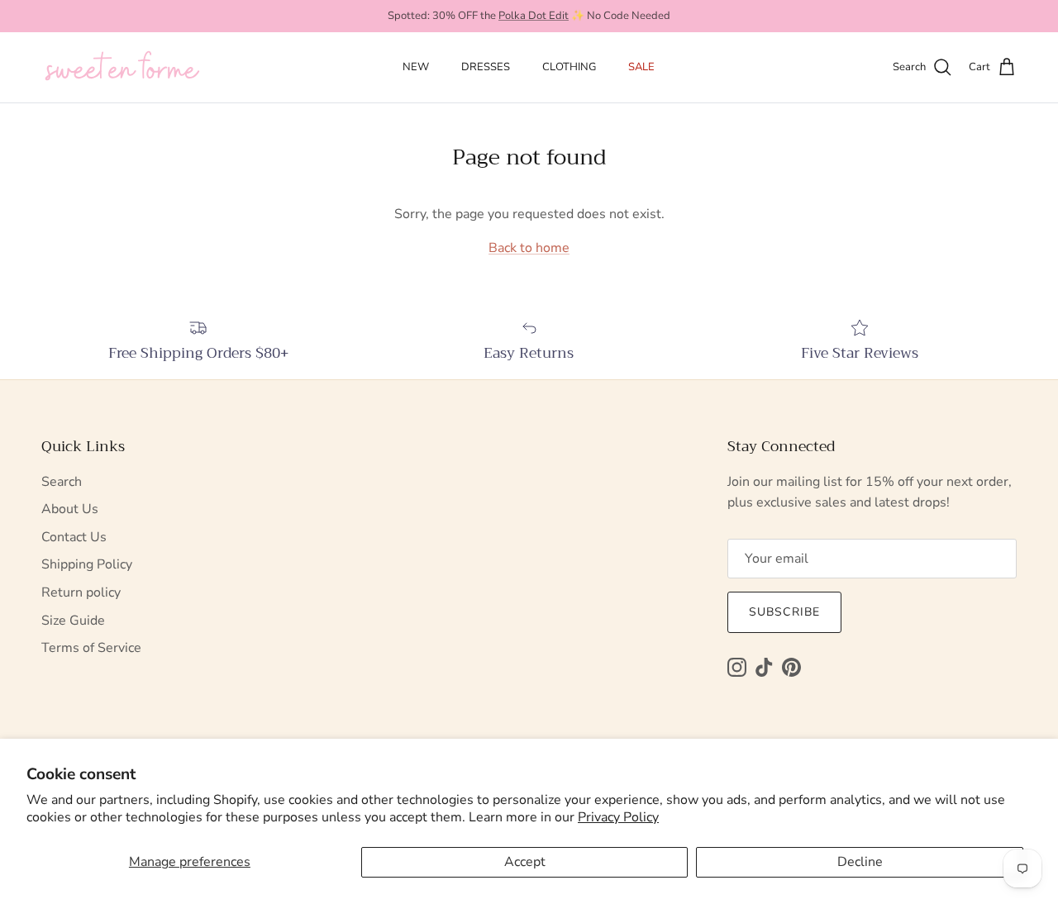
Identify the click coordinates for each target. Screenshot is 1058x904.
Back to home (529, 248)
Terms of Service (91, 648)
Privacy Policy (618, 817)
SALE (641, 66)
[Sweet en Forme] (122, 68)
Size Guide (73, 620)
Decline (860, 862)
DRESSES (485, 66)
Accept (525, 862)
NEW (416, 66)
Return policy (81, 592)
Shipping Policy (86, 564)
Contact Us (74, 537)
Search (61, 482)
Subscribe (784, 612)
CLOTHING (569, 66)
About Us (69, 509)
